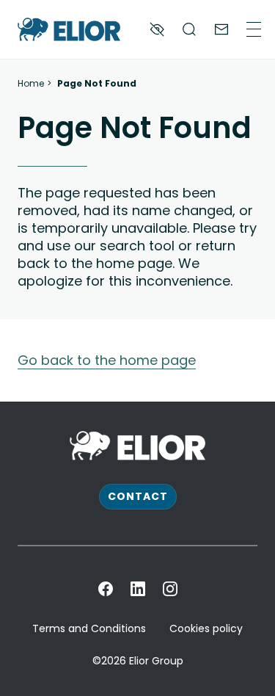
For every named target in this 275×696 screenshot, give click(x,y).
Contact (138, 496)
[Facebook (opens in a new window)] (105, 588)
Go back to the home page (107, 360)
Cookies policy (206, 628)
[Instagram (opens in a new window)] (170, 588)
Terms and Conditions (89, 628)
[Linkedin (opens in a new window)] (138, 588)
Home (31, 84)
